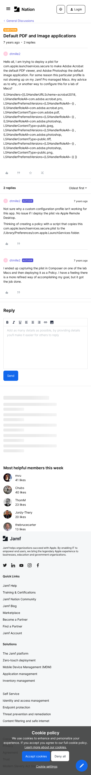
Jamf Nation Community (19, 599)
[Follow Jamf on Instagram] (30, 565)
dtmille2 (15, 54)
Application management (20, 674)
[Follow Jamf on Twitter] (5, 565)
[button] (8, 10)
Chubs (19, 488)
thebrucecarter (25, 524)
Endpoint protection (16, 707)
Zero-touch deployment (19, 660)
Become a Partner (15, 619)
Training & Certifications (19, 592)
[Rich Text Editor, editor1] (45, 347)
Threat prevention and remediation (27, 714)
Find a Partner (12, 626)
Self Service (11, 693)
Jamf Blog (10, 606)
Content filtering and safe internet (26, 721)
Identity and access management (26, 700)
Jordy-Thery (23, 512)
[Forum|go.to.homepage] (24, 9)
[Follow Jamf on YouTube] (21, 565)
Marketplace (11, 612)
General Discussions (20, 20)
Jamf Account (12, 633)
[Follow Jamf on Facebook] (38, 565)
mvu (18, 475)
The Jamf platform (15, 653)
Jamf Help (10, 585)
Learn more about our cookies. (46, 747)
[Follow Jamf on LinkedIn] (13, 565)
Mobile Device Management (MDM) (27, 667)
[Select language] (61, 9)
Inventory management (19, 680)
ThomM (20, 500)
